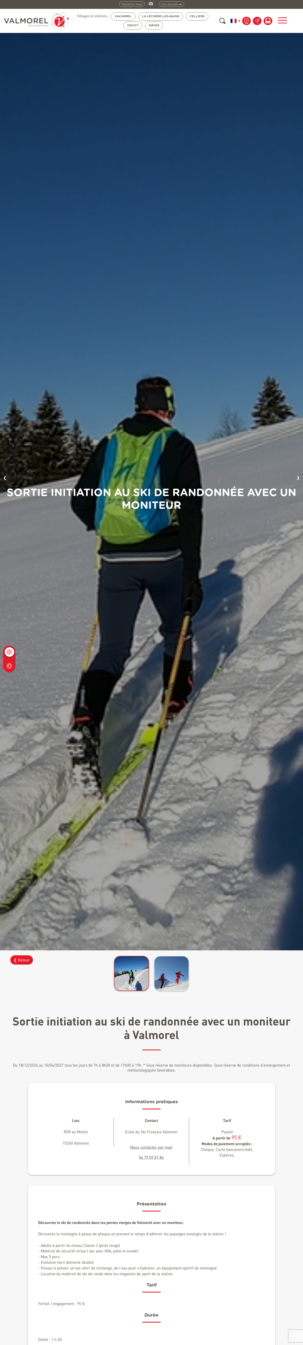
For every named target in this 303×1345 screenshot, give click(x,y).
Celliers (197, 16)
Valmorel (123, 16)
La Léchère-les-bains (160, 16)
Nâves (154, 25)
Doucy (133, 25)
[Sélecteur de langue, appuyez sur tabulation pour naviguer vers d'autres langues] (234, 20)
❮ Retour (22, 960)
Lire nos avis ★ (171, 4)
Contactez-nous (131, 4)
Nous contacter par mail (151, 1147)
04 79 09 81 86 (151, 1157)
